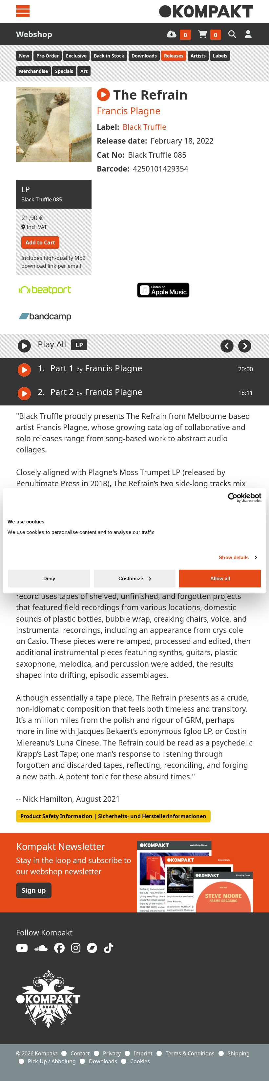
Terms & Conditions (190, 1053)
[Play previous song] (228, 345)
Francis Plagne (128, 110)
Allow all (220, 578)
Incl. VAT (36, 227)
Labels (220, 56)
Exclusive (76, 56)
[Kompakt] (206, 11)
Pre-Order (47, 56)
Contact (80, 1053)
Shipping (239, 1053)
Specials (64, 71)
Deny (49, 578)
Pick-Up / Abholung (52, 1061)
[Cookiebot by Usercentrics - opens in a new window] (232, 498)
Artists (198, 56)
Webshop (34, 34)
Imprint (143, 1053)
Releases (173, 56)
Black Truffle (144, 127)
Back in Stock (109, 56)
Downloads (144, 56)
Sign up (34, 890)
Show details (234, 557)
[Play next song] (245, 345)
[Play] (24, 346)
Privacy (112, 1053)
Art (84, 71)
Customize (130, 578)
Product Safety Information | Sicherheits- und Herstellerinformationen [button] (113, 816)
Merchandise (33, 71)
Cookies (140, 1061)
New (24, 56)
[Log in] (249, 34)
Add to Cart (40, 242)
